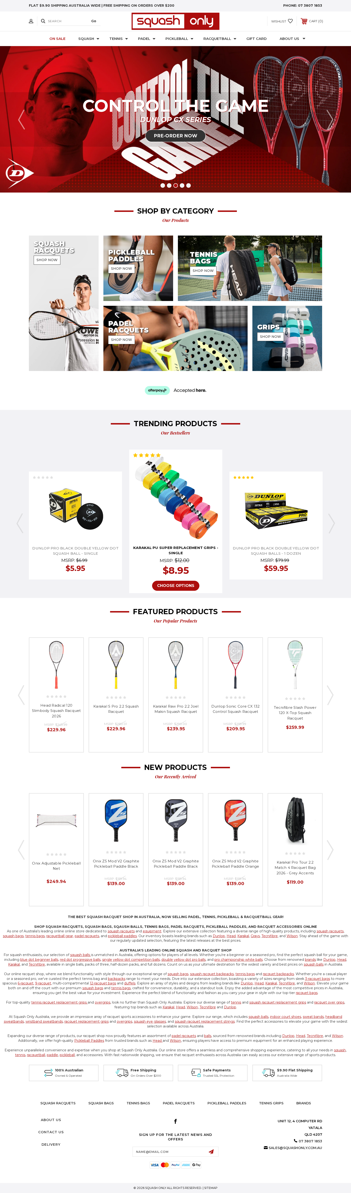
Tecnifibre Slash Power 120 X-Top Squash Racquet (295, 712)
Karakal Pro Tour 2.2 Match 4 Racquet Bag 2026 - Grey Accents (295, 867)
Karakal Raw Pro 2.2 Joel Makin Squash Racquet (176, 709)
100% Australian (69, 1070)
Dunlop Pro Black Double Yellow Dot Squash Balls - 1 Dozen (276, 551)
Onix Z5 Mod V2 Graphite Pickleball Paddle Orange (235, 864)
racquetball (36, 1055)
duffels (129, 983)
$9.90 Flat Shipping (295, 1070)
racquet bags (307, 993)
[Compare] (86, 507)
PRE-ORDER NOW (175, 136)
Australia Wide (287, 1075)
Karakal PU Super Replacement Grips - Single (175, 550)
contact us (51, 1132)
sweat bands (313, 1017)
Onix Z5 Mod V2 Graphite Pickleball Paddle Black (116, 864)
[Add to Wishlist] (75, 507)
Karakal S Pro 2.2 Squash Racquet (116, 709)
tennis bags (35, 936)
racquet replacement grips (86, 1021)
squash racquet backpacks (212, 974)
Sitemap (211, 1188)
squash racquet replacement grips (277, 1002)
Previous (21, 119)
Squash (86, 38)
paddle (52, 1055)
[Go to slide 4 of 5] (182, 185)
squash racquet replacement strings (205, 1021)
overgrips (102, 1002)
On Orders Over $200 (146, 1075)
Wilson (292, 936)
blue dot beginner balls (39, 959)
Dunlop (219, 936)
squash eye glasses (150, 1021)
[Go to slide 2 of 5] (169, 185)
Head (231, 936)
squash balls (80, 955)
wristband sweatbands (44, 1021)
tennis (236, 1002)
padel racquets (87, 936)
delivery (51, 1144)
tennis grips (271, 1103)
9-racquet (43, 983)
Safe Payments (217, 1070)
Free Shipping (143, 1070)
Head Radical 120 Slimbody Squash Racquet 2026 (56, 710)
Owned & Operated (68, 1075)
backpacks (116, 979)
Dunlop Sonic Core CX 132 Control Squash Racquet (235, 709)
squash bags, (178, 974)
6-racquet (25, 983)
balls (207, 1036)
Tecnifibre (269, 936)
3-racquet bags (317, 979)
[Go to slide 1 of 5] (162, 185)
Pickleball (176, 38)
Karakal (243, 936)
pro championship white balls (238, 959)
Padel (144, 38)
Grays (255, 936)
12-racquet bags (103, 983)
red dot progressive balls (80, 959)
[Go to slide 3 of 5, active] (175, 185)
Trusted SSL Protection (218, 1075)
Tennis (116, 38)
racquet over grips (329, 1002)
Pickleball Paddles (89, 1040)
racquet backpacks (278, 974)
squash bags (13, 936)
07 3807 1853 (310, 5)
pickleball (67, 1055)
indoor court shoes (285, 1017)
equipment (152, 931)
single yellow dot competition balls (131, 959)
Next (329, 119)
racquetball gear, (60, 936)
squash (340, 1050)
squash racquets (121, 931)
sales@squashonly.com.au (295, 1148)
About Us (289, 38)
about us (51, 1120)
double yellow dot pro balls (183, 959)
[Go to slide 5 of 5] (188, 185)
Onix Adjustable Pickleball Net (56, 866)
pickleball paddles (122, 936)
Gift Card (256, 38)
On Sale (57, 38)
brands (310, 959)
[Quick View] (64, 507)
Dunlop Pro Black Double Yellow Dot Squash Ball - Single (75, 551)
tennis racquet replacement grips (59, 1002)
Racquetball (217, 38)
